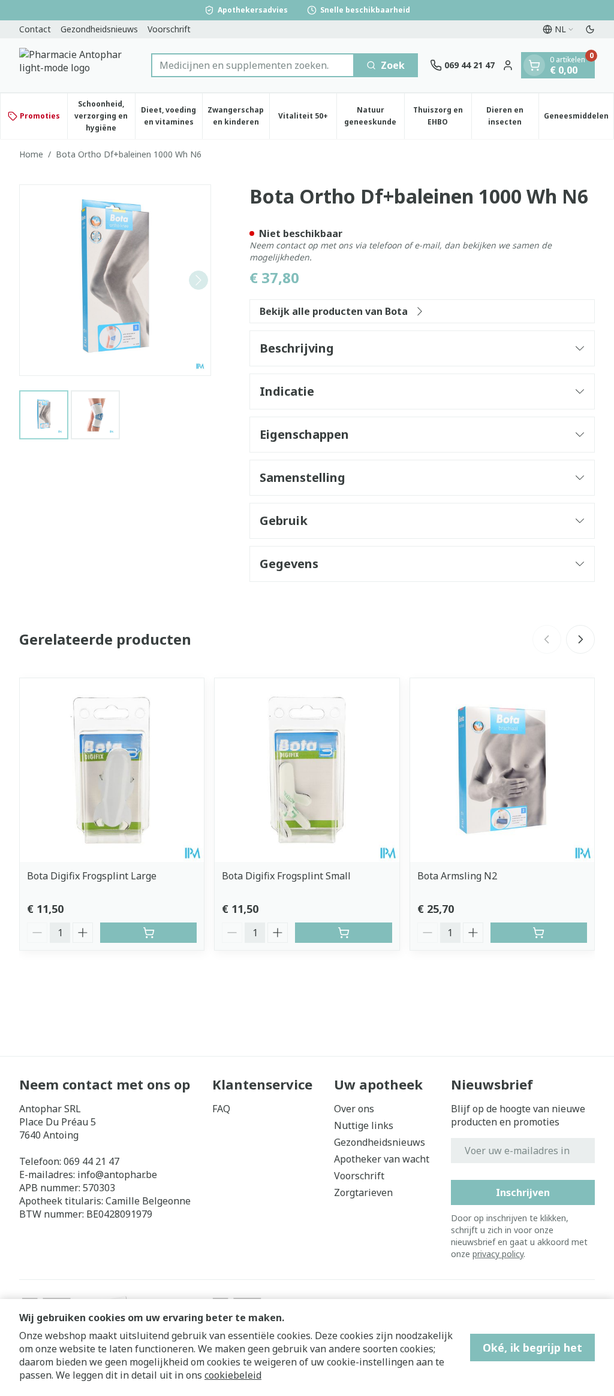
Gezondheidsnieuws (99, 29)
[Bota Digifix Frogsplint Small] (307, 770)
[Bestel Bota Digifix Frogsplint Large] (148, 932)
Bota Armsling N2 (457, 875)
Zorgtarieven (363, 1192)
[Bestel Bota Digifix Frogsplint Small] (343, 932)
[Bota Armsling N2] (502, 770)
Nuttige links (363, 1125)
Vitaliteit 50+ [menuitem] (307, 119)
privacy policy (497, 1254)
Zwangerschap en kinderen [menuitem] (238, 116)
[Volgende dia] (580, 639)
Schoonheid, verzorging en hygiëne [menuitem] (104, 116)
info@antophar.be (117, 1174)
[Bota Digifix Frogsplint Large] (112, 770)
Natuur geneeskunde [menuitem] (374, 116)
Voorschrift (169, 29)
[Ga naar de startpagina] (79, 65)
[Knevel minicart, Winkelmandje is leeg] (534, 65)
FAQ (221, 1108)
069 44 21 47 (91, 1161)
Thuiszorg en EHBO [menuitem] (442, 116)
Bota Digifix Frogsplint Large (91, 875)
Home (31, 154)
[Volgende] (198, 280)
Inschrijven (523, 1192)
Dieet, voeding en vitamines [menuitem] (171, 116)
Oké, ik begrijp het (532, 1347)
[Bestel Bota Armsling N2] (538, 932)
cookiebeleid (232, 1375)
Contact (35, 29)
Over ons (354, 1108)
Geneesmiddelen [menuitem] (578, 119)
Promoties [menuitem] (40, 116)
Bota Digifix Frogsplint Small (286, 875)
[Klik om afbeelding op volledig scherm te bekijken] (115, 280)
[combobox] (252, 65)
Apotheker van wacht (381, 1159)
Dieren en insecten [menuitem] (512, 116)
